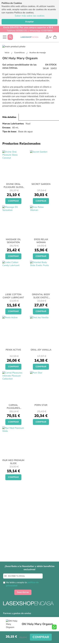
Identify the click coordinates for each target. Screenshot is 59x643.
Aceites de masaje (37, 52)
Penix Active (13, 349)
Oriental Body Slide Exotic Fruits (41, 297)
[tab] (9, 117)
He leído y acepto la (22, 584)
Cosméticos (19, 52)
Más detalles (9, 117)
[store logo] (29, 37)
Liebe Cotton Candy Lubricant (13, 296)
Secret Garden (41, 184)
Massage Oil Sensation (13, 241)
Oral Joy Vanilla (41, 349)
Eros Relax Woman (41, 241)
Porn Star (40, 405)
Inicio (7, 52)
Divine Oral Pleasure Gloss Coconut (13, 187)
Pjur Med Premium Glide (13, 462)
